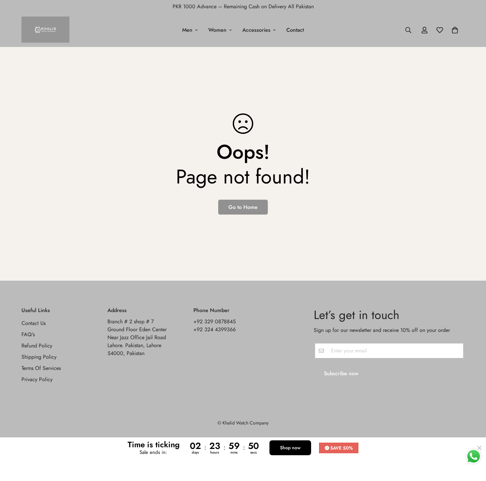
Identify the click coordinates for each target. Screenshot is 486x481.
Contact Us (33, 323)
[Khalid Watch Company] (45, 30)
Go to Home (243, 207)
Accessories (256, 30)
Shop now (290, 447)
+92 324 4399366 (214, 330)
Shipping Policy (39, 357)
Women (217, 30)
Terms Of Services (41, 368)
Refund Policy (36, 346)
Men (187, 30)
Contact (295, 30)
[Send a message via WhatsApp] (474, 456)
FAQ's (28, 335)
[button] (455, 30)
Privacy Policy (37, 379)
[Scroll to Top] (473, 445)
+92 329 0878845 (214, 322)
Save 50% (341, 448)
